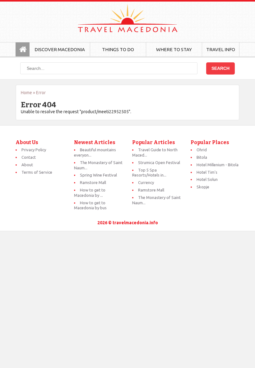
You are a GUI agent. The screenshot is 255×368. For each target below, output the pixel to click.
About (27, 164)
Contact (28, 157)
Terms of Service (36, 172)
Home (26, 92)
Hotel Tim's (207, 172)
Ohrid (202, 150)
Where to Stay (174, 49)
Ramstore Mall (93, 182)
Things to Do (118, 49)
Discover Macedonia (60, 49)
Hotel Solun (207, 179)
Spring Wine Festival (98, 175)
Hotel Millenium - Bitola (218, 164)
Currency (146, 182)
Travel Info (220, 49)
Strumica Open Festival (159, 162)
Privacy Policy (33, 150)
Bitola (202, 157)
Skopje (203, 187)
